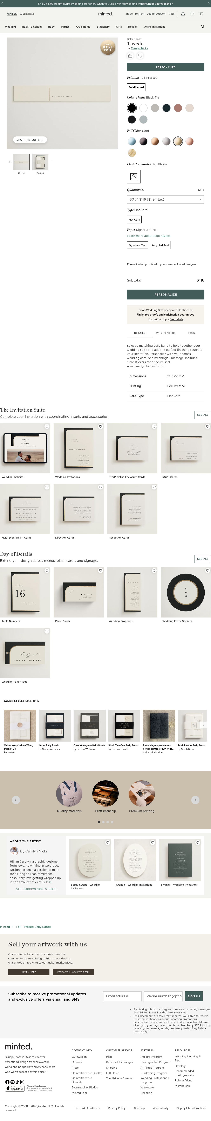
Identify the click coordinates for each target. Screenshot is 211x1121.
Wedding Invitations (67, 477)
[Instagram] (22, 1081)
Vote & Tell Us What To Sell (73, 972)
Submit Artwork (156, 13)
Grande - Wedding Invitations (134, 884)
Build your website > (160, 4)
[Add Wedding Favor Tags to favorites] (47, 631)
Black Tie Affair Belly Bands (123, 745)
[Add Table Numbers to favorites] (47, 570)
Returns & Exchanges (119, 1062)
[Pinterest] (12, 1081)
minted (12, 13)
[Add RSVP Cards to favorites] (207, 426)
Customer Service (119, 1050)
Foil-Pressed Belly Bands (33, 926)
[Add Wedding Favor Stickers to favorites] (207, 570)
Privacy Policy (116, 1108)
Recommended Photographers (184, 1073)
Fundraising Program (154, 1073)
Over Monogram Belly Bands (89, 745)
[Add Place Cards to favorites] (100, 570)
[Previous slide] (10, 162)
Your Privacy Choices (119, 1078)
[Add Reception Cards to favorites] (154, 487)
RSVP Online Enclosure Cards (127, 477)
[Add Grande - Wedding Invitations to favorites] (152, 842)
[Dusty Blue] (143, 119)
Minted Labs (79, 1093)
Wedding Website (12, 477)
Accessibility (160, 1108)
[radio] (136, 87)
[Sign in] (183, 13)
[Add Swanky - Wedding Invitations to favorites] (197, 842)
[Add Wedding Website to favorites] (47, 426)
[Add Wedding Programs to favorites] (154, 570)
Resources (183, 1050)
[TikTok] (17, 1081)
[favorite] (140, 55)
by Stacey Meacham (50, 749)
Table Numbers (11, 621)
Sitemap (139, 1108)
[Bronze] (155, 141)
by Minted (9, 752)
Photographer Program (155, 1062)
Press (75, 1067)
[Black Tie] (132, 108)
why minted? (166, 333)
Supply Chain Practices (191, 1108)
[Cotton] (143, 108)
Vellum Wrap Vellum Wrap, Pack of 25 (18, 747)
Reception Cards (119, 537)
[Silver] (166, 141)
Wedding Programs (120, 621)
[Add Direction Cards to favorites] (100, 487)
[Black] (143, 141)
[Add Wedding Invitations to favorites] (100, 426)
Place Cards (62, 621)
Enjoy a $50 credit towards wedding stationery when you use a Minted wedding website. (93, 4)
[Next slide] (52, 162)
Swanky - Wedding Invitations (179, 884)
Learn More (29, 972)
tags (191, 333)
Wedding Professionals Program (155, 1080)
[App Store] (15, 1090)
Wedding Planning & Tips (187, 1058)
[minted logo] (105, 13)
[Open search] (202, 26)
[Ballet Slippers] (190, 108)
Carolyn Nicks (139, 48)
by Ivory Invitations (153, 752)
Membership (183, 1086)
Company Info (82, 1050)
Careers (77, 1062)
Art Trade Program (152, 1067)
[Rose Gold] (190, 141)
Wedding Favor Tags (14, 681)
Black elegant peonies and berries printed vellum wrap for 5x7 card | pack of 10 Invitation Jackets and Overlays (157, 747)
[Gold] (178, 141)
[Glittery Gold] (132, 153)
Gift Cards (112, 1073)
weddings (27, 13)
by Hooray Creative (119, 749)
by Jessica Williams (84, 749)
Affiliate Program (151, 1057)
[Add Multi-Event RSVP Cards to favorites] (47, 487)
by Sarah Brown (186, 749)
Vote (172, 13)
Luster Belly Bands (49, 745)
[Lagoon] (166, 108)
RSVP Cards (169, 477)
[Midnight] (132, 119)
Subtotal (134, 280)
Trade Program (135, 13)
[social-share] (130, 55)
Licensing (146, 1093)
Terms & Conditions (87, 1108)
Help (109, 1057)
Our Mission (79, 1057)
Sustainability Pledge (85, 1087)
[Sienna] (178, 108)
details (140, 333)
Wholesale (147, 1087)
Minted (5, 926)
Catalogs (180, 1066)
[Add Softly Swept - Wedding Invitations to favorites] (107, 842)
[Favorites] (192, 13)
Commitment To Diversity (82, 1080)
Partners (147, 1050)
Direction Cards (64, 537)
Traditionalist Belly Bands (191, 745)
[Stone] (155, 108)
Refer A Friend (183, 1080)
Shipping (111, 1067)
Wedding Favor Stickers (177, 621)
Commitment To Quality (87, 1073)
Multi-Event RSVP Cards (16, 537)
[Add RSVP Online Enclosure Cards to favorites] (154, 426)
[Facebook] (7, 1081)
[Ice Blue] (132, 141)
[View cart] (201, 13)
